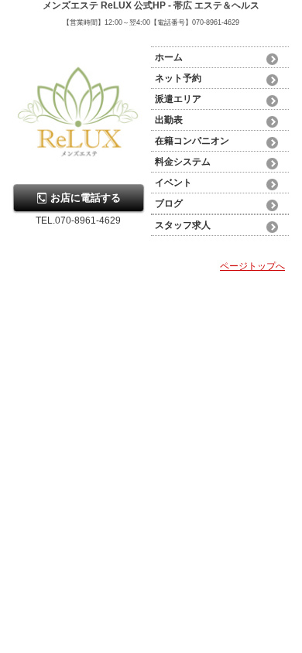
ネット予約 (178, 78)
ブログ (169, 203)
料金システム (183, 161)
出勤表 (169, 120)
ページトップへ (252, 266)
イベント (173, 182)
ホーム (169, 57)
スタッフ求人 (183, 225)
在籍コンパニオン (192, 140)
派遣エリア (178, 99)
